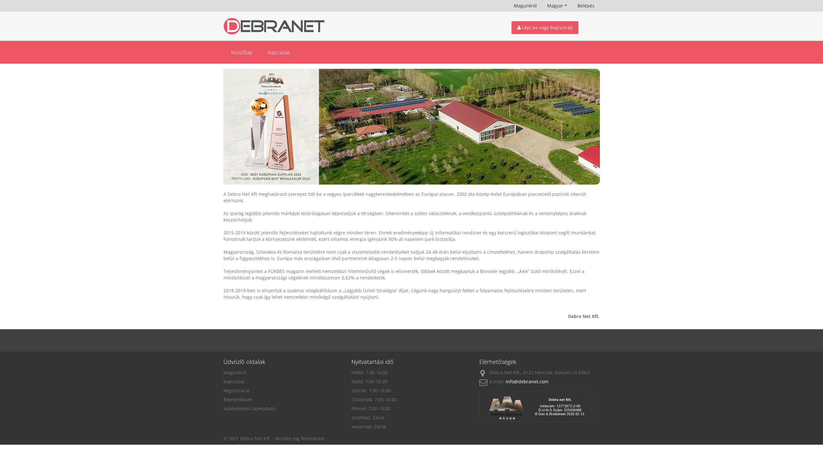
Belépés (585, 6)
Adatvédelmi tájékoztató (249, 408)
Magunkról (525, 6)
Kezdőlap (241, 52)
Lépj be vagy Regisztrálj (547, 27)
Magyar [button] (555, 6)
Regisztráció (236, 390)
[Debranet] (283, 26)
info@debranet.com (527, 381)
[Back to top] (804, 426)
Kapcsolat (279, 52)
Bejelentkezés (238, 399)
